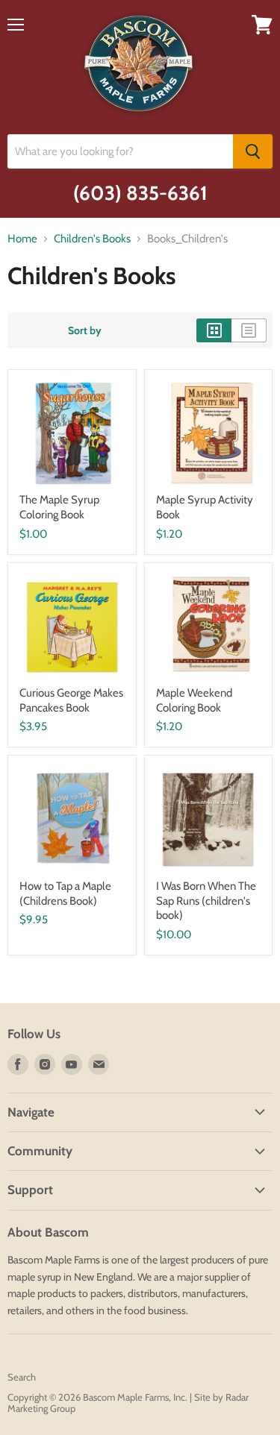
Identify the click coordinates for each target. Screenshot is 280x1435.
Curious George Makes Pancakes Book (71, 700)
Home (22, 239)
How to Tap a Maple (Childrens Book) (65, 893)
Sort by (85, 330)
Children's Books (92, 239)
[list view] (249, 330)
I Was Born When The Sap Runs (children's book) (206, 900)
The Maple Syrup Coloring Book (59, 507)
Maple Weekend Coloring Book (194, 700)
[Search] (253, 151)
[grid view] (213, 330)
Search (21, 1377)
